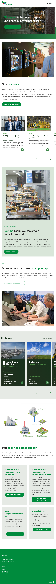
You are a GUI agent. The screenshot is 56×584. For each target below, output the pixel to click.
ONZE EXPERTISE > (11, 252)
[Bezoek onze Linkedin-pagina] (51, 582)
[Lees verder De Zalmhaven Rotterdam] (22, 382)
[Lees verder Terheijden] (47, 382)
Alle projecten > (47, 338)
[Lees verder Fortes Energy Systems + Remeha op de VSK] (47, 149)
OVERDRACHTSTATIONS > (42, 529)
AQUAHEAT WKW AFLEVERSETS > (41, 499)
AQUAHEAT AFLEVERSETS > (11, 104)
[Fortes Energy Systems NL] (7, 3)
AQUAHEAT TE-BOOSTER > (15, 534)
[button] (37, 159)
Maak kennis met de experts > (13, 283)
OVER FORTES (28, 27)
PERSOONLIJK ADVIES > (12, 27)
